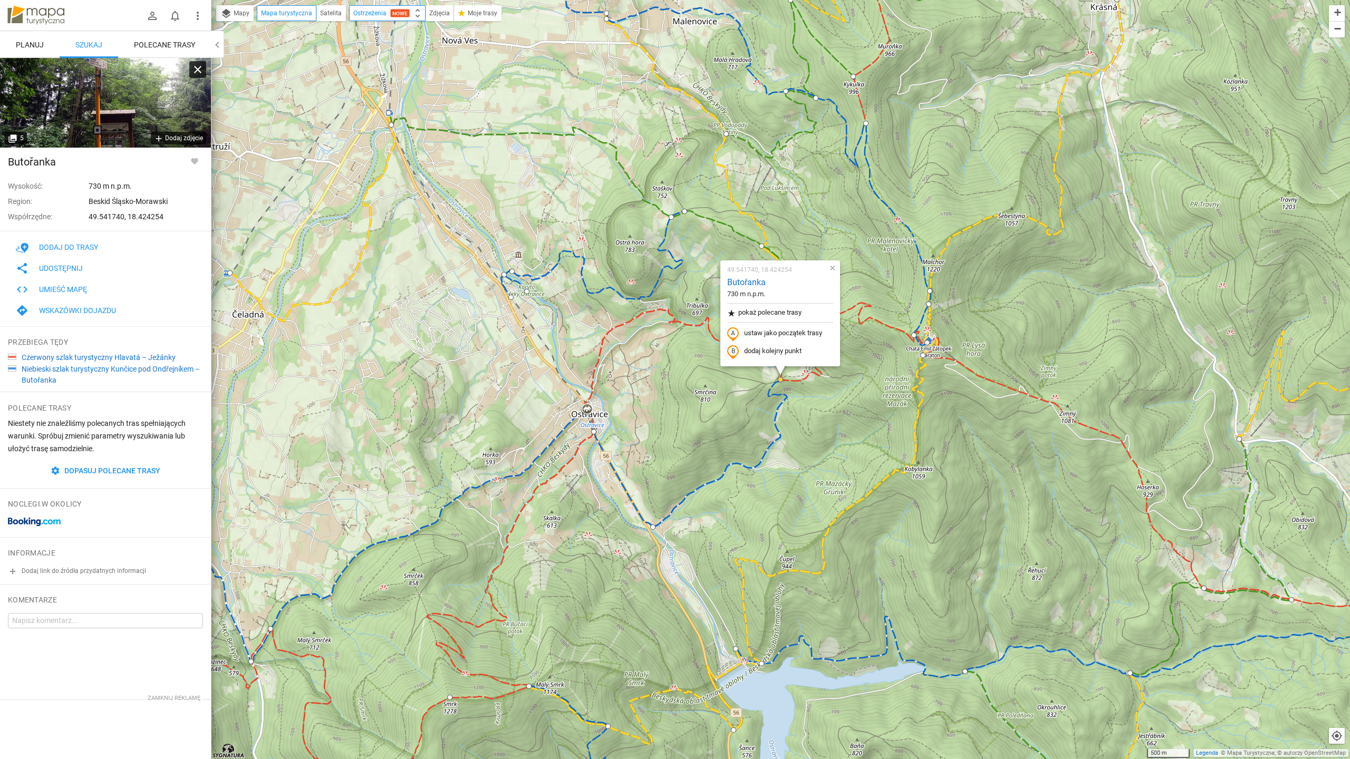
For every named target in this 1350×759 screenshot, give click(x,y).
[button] (230, 273)
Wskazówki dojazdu (77, 310)
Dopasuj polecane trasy (111, 470)
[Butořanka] (105, 103)
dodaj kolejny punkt (773, 351)
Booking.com (34, 522)
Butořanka (746, 282)
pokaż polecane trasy (770, 312)
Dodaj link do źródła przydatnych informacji (83, 571)
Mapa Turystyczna (1251, 753)
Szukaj (88, 45)
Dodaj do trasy (68, 247)
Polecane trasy (164, 45)
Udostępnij (61, 268)
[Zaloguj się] (152, 15)
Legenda (1207, 753)
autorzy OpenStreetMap (1315, 753)
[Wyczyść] (197, 69)
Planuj (30, 45)
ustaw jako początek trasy (783, 333)
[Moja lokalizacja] (1337, 736)
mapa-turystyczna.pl (36, 15)
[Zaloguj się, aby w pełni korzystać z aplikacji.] (194, 161)
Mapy (240, 13)
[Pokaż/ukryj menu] (197, 15)
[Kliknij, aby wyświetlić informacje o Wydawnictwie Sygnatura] (229, 750)
